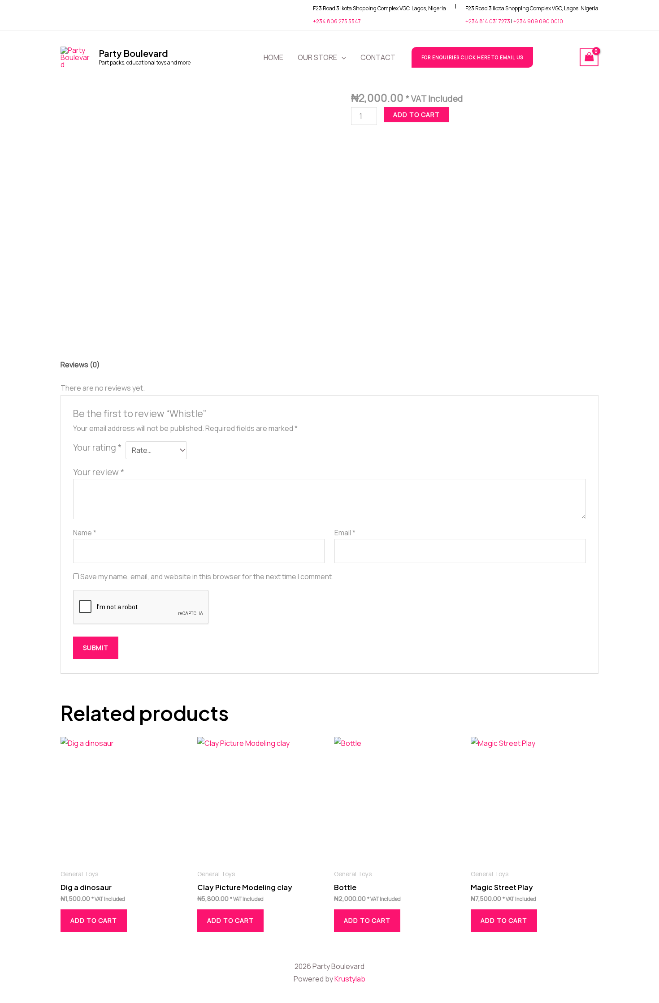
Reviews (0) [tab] (80, 365)
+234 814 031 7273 (487, 21)
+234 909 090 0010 (538, 21)
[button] (341, 57)
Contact (377, 57)
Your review (98, 472)
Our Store (317, 57)
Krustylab (349, 979)
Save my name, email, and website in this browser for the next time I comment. (207, 576)
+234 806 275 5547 (337, 21)
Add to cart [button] (93, 920)
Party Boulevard (133, 53)
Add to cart (416, 114)
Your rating (97, 447)
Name (84, 533)
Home (273, 57)
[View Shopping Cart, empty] (589, 57)
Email (345, 533)
